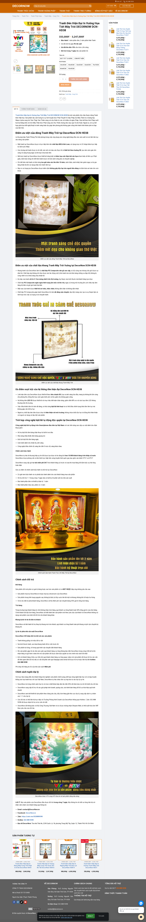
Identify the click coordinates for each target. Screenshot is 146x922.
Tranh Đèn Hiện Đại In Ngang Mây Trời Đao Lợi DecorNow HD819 (68, 865)
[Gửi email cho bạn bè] (64, 98)
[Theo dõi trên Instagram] (18, 902)
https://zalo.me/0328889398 (32, 816)
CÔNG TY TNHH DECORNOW (22, 888)
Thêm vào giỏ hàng (79, 79)
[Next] (52, 42)
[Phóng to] (16, 61)
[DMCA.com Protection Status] (34, 909)
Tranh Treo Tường (82, 11)
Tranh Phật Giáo (36, 16)
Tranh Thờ (64, 11)
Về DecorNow (121, 11)
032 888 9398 (28, 820)
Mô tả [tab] (16, 109)
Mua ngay (65, 85)
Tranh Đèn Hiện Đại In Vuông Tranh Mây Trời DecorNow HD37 (91, 865)
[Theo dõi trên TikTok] (21, 902)
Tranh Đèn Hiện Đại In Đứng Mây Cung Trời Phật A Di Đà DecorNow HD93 (23, 865)
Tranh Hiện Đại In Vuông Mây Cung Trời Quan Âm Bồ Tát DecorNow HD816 (45, 865)
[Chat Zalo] (141, 903)
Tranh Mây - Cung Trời (51, 16)
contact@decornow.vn (55, 909)
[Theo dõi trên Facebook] (14, 902)
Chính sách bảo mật (66, 917)
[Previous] (16, 42)
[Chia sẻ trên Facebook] (60, 98)
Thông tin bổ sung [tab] (27, 109)
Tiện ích (61, 55)
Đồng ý (90, 916)
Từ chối (101, 916)
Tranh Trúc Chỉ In (25, 11)
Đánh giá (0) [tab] (42, 109)
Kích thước (62, 61)
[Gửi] (90, 6)
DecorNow (21, 6)
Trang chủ (15, 16)
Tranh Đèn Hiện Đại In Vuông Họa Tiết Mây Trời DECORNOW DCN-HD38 (41, 115)
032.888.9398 (121, 888)
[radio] (66, 58)
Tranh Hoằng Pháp (47, 11)
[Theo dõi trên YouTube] (25, 902)
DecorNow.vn (31, 813)
